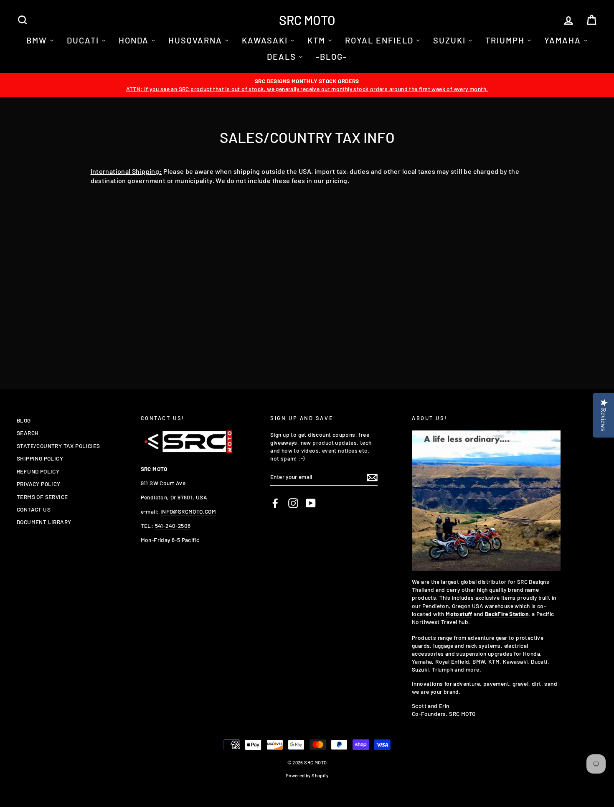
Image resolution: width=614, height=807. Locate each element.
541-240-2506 (173, 525)
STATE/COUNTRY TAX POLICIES (58, 445)
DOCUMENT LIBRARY (44, 521)
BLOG (24, 420)
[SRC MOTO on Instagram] (293, 503)
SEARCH (27, 432)
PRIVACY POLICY (39, 483)
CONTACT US (34, 509)
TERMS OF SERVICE (42, 496)
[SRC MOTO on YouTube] (311, 503)
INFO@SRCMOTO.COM (188, 511)
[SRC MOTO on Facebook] (275, 503)
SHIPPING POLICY (40, 458)
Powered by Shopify (307, 775)
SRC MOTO (307, 20)
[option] (307, 85)
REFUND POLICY (38, 471)
